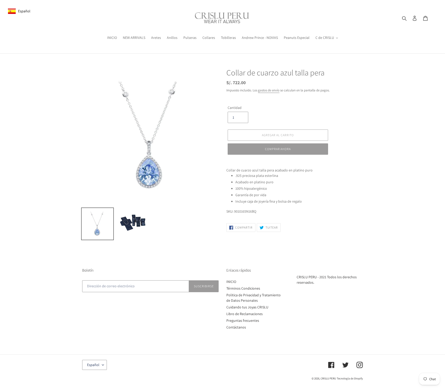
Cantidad (235, 107)
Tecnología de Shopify (350, 378)
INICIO (231, 281)
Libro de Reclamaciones (244, 313)
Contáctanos (236, 327)
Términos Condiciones (243, 288)
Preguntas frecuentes (242, 320)
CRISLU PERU (328, 378)
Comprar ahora (278, 149)
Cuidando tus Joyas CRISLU (247, 307)
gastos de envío (268, 90)
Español (93, 364)
